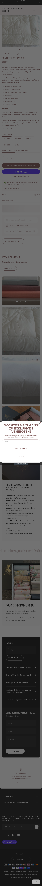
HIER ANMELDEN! (21, 449)
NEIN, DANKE (21, 457)
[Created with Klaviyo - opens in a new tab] (21, 464)
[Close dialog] (39, 423)
